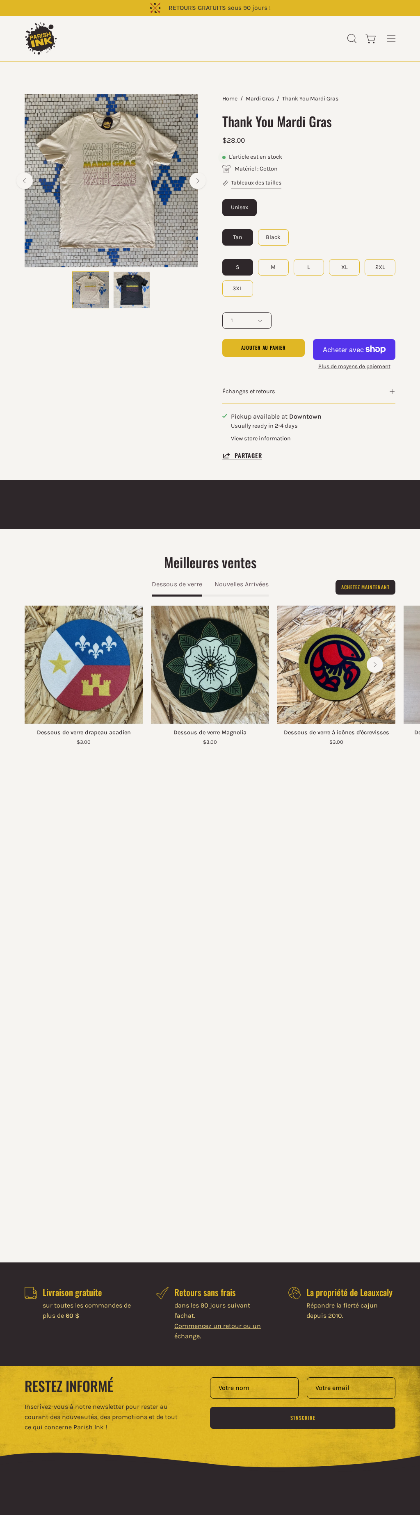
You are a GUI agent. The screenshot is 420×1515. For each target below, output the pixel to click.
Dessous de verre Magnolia (210, 733)
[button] (351, 38)
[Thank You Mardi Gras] (90, 289)
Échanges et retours (248, 391)
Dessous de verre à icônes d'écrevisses (336, 733)
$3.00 (84, 742)
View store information (261, 438)
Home (229, 98)
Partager (248, 455)
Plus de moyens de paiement (354, 366)
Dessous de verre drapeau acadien (84, 733)
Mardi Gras (260, 98)
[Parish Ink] (41, 38)
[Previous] (24, 181)
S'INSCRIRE (302, 1417)
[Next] (197, 181)
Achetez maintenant (365, 586)
